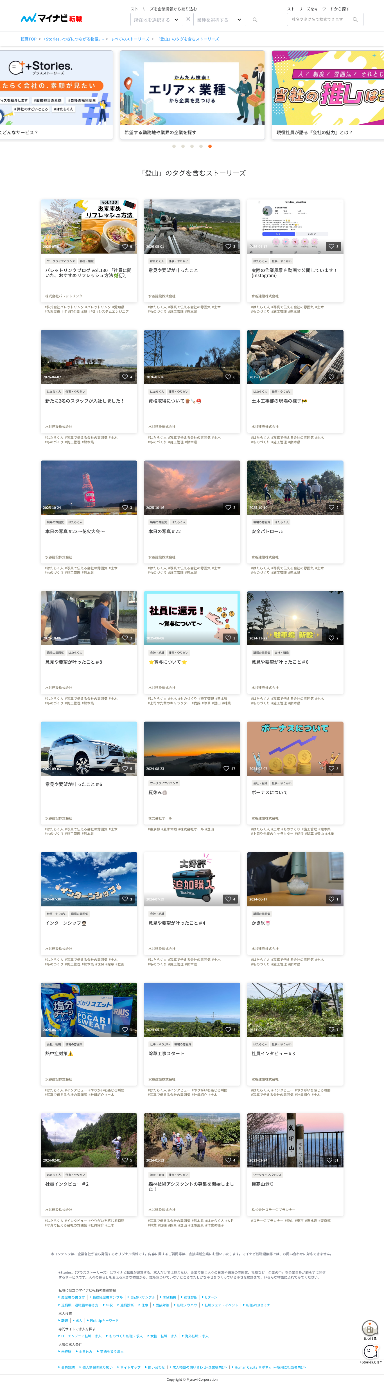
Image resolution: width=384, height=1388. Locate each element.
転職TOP (29, 39)
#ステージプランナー (267, 1220)
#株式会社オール (191, 829)
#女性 (229, 1220)
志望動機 (169, 1297)
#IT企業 (74, 311)
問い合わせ (156, 1367)
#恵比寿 (311, 1220)
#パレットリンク (98, 307)
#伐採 (196, 703)
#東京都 (154, 829)
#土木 (216, 307)
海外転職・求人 (197, 1335)
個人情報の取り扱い (97, 1367)
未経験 (66, 1351)
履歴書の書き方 (73, 1297)
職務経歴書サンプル (107, 1297)
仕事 (144, 1304)
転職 (64, 1320)
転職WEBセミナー (260, 1304)
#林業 (226, 703)
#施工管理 (176, 311)
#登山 (216, 703)
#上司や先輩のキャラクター (169, 703)
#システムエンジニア (112, 311)
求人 (79, 1320)
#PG (92, 311)
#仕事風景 (196, 1225)
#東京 (299, 1220)
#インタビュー (76, 1090)
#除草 (206, 703)
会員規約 (68, 1367)
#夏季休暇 (169, 829)
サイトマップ (130, 1367)
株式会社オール (160, 818)
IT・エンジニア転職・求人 (81, 1335)
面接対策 (162, 1304)
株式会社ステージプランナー (273, 1209)
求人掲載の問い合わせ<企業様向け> (200, 1367)
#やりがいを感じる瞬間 (106, 1090)
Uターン (211, 1297)
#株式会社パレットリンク (64, 307)
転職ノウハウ (187, 1304)
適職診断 (127, 1304)
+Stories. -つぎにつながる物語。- (74, 39)
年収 (109, 1304)
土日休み (85, 1351)
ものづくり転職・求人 (126, 1335)
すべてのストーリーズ (130, 39)
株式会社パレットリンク (63, 296)
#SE (84, 311)
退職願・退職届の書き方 (79, 1304)
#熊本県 (191, 311)
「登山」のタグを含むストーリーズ (187, 39)
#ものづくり (157, 311)
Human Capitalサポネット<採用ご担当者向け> (270, 1367)
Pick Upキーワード (104, 1320)
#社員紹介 (96, 1094)
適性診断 (190, 1297)
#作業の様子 (214, 1225)
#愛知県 (118, 307)
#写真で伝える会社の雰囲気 (189, 307)
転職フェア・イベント (221, 1304)
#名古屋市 (52, 311)
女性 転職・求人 (163, 1335)
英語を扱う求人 (112, 1351)
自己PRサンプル (142, 1297)
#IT (64, 311)
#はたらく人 (157, 307)
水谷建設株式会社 (161, 296)
